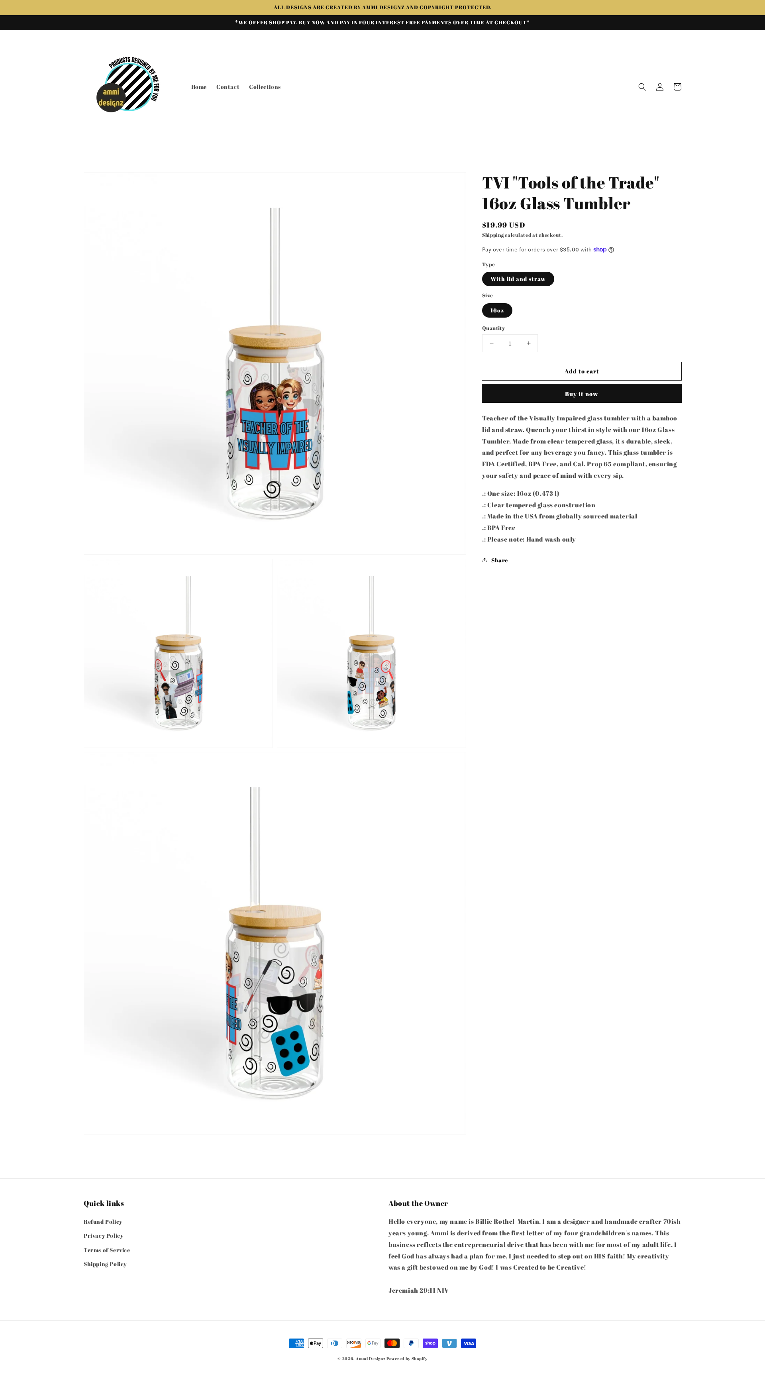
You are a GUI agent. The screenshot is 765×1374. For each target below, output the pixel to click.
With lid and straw (518, 279)
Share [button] (499, 560)
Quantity (493, 327)
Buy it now (581, 394)
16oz (497, 310)
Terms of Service (107, 1250)
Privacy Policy (103, 1235)
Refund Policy (103, 1221)
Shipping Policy (105, 1264)
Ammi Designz (370, 1358)
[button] (642, 87)
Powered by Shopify (407, 1358)
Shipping (493, 235)
